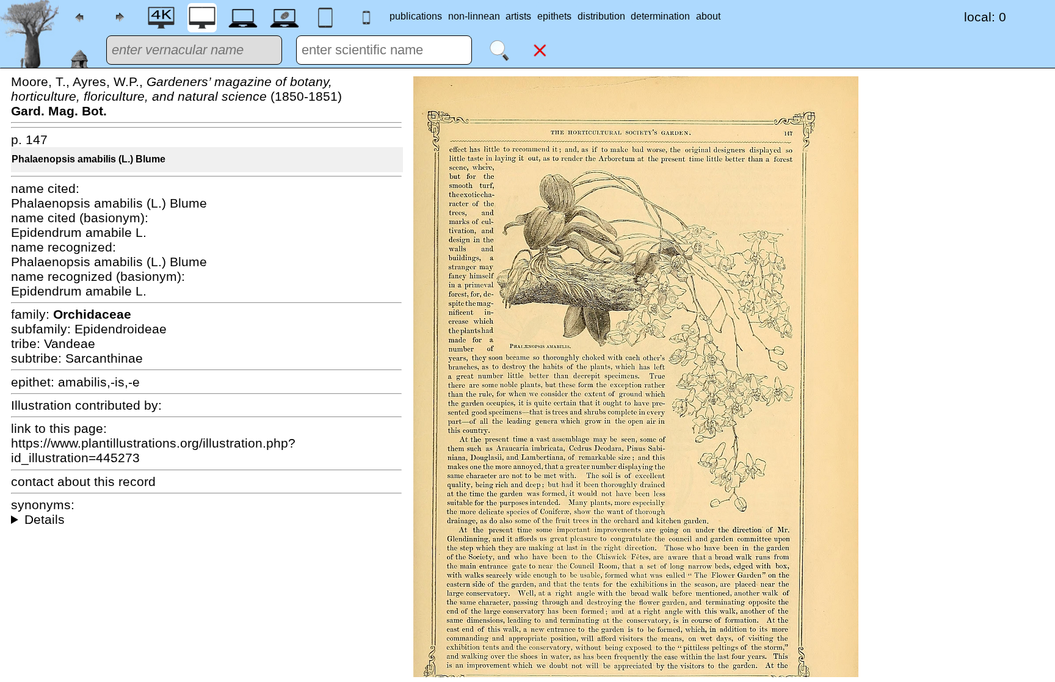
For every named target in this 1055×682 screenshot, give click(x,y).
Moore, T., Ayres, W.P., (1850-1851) (176, 96)
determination (660, 16)
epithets (554, 16)
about (708, 16)
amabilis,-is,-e (99, 382)
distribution (601, 16)
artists (518, 16)
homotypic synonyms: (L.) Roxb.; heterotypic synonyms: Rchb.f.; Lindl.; (206, 519)
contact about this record (83, 481)
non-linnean (474, 16)
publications (416, 16)
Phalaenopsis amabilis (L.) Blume (88, 159)
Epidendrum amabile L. (79, 232)
